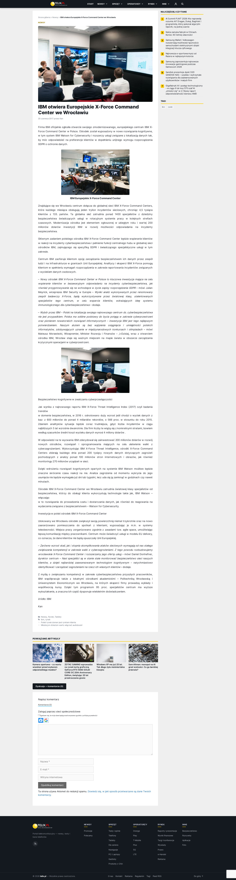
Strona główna (44, 17)
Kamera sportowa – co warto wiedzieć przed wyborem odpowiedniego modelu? (47, 667)
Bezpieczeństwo (189, 831)
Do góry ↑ (198, 876)
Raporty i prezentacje (167, 831)
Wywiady (162, 845)
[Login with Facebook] (40, 720)
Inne (164, 4)
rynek (47, 619)
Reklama (161, 859)
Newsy (101, 4)
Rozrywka (186, 835)
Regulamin (139, 876)
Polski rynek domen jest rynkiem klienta (58, 622)
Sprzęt (116, 4)
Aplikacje (186, 840)
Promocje (88, 831)
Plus (135, 845)
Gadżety (112, 859)
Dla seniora (113, 845)
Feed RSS (157, 876)
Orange (136, 831)
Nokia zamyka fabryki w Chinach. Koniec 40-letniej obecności (181, 33)
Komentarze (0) (45, 705)
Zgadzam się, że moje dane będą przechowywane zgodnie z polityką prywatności (68, 715)
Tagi (148, 876)
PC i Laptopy (114, 854)
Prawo (160, 850)
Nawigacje (113, 850)
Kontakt (119, 876)
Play (135, 835)
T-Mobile (137, 840)
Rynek (151, 4)
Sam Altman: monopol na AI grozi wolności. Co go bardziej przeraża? (143, 667)
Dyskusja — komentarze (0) (49, 686)
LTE (134, 854)
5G (134, 850)
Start (90, 4)
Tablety (58, 617)
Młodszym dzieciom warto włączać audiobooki (61, 625)
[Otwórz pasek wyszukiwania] (182, 4)
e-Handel (162, 854)
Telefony (112, 835)
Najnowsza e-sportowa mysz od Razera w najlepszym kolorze (181, 55)
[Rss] (35, 843)
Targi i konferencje (166, 840)
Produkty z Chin (116, 864)
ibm (42, 619)
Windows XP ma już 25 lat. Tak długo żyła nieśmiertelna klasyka (111, 667)
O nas (110, 876)
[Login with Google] (46, 720)
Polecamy (88, 835)
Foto (184, 845)
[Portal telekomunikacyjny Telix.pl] (43, 826)
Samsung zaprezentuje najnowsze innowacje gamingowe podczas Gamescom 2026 (182, 64)
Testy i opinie (114, 831)
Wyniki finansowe (165, 835)
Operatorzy (133, 4)
